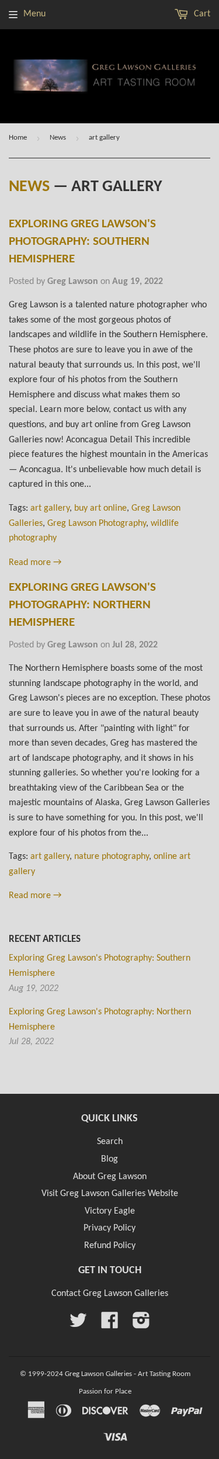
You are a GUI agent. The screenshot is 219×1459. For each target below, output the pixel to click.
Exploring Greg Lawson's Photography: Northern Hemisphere (82, 605)
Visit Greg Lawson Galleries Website (109, 1193)
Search (110, 1141)
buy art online (100, 508)
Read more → (35, 562)
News (58, 137)
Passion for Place (105, 1391)
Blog (109, 1159)
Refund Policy (109, 1245)
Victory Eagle (110, 1211)
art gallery (49, 508)
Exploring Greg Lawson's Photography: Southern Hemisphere (82, 241)
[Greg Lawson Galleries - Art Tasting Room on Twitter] (78, 1324)
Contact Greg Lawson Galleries (109, 1293)
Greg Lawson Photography (96, 523)
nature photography (111, 856)
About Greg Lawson (110, 1176)
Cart (201, 14)
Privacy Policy (109, 1228)
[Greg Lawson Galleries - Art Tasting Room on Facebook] (110, 1324)
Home (18, 137)
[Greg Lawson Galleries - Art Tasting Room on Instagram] (141, 1324)
